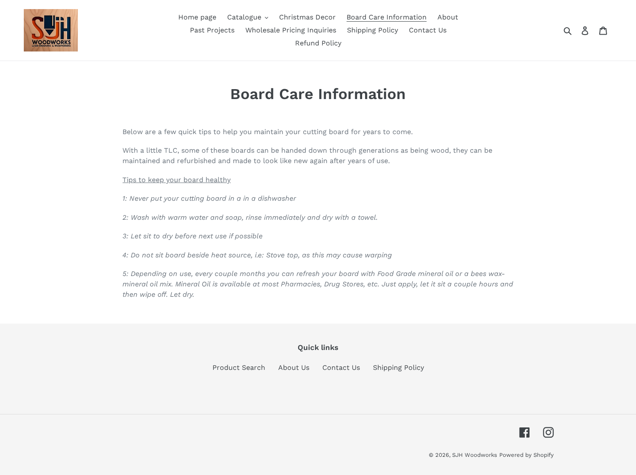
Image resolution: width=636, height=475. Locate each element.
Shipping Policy (398, 367)
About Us (293, 367)
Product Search (238, 367)
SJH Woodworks (474, 455)
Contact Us (341, 367)
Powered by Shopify (526, 455)
